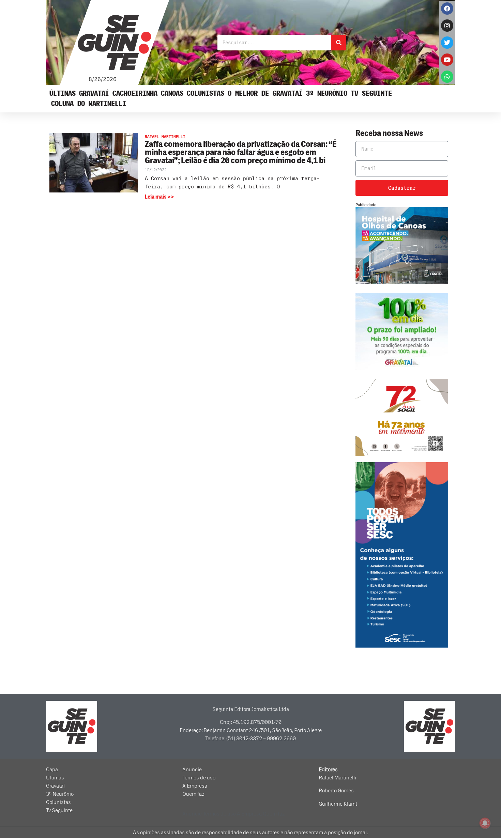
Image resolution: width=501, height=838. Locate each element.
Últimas (62, 93)
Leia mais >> (159, 197)
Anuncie (192, 769)
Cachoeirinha (134, 93)
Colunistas (205, 93)
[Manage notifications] (485, 823)
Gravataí (94, 93)
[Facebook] (447, 8)
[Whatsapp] (447, 77)
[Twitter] (447, 42)
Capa (52, 769)
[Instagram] (447, 25)
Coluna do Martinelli (88, 104)
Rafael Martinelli (337, 778)
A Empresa (194, 786)
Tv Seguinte (371, 93)
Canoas (172, 93)
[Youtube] (447, 59)
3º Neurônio (326, 93)
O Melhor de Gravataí (265, 93)
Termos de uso (198, 778)
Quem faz (193, 794)
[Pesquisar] (338, 42)
